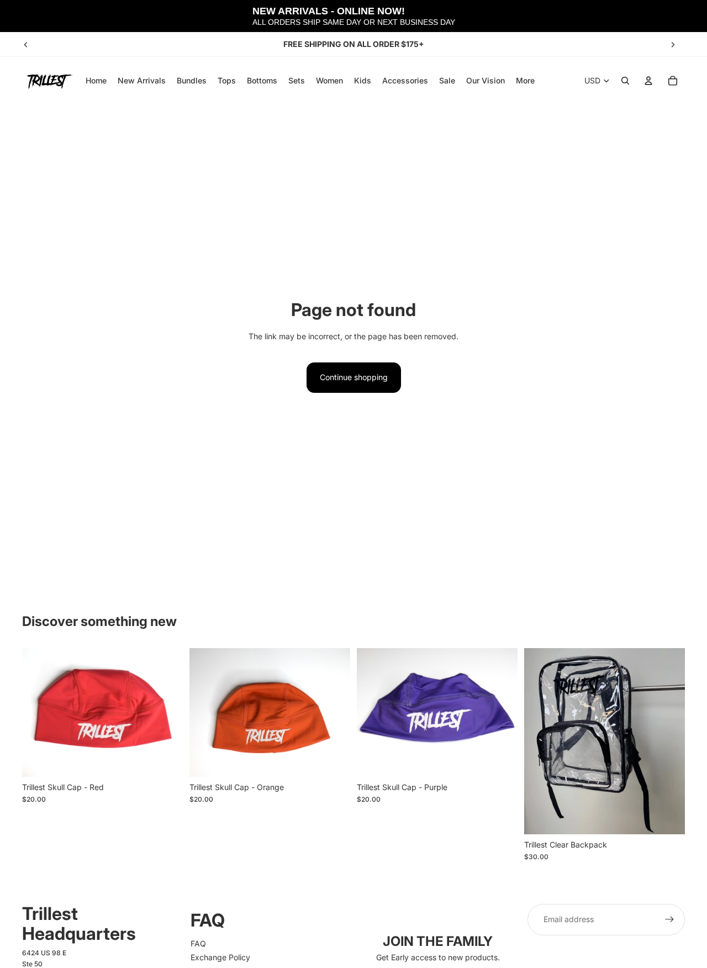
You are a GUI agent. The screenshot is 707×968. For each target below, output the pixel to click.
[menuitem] (525, 80)
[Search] (625, 81)
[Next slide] (673, 44)
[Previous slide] (26, 44)
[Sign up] (669, 919)
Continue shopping (354, 377)
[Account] (648, 81)
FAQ (198, 943)
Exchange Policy (220, 957)
